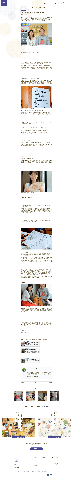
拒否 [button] (50, 475)
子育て (44, 406)
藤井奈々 (27, 252)
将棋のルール (47, 3)
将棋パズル (35, 459)
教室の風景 (43, 462)
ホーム (29, 7)
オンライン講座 (43, 459)
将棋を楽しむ (26, 406)
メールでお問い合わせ (36, 448)
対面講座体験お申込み (44, 464)
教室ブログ (43, 461)
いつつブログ (70, 3)
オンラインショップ (64, 3)
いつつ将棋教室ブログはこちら (19, 437)
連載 (48, 406)
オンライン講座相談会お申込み (45, 465)
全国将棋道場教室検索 (55, 463)
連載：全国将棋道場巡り (23, 10)
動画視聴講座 (43, 460)
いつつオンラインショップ (56, 457)
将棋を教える (32, 406)
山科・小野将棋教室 (25, 332)
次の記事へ (50, 382)
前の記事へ (22, 382)
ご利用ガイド (54, 458)
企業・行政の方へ (55, 465)
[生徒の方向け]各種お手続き (45, 463)
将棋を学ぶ (38, 406)
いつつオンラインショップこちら (54, 437)
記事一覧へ (36, 382)
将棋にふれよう (52, 3)
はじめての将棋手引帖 (55, 464)
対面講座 (43, 458)
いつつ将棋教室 (58, 3)
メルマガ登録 (35, 465)
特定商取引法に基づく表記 (56, 459)
